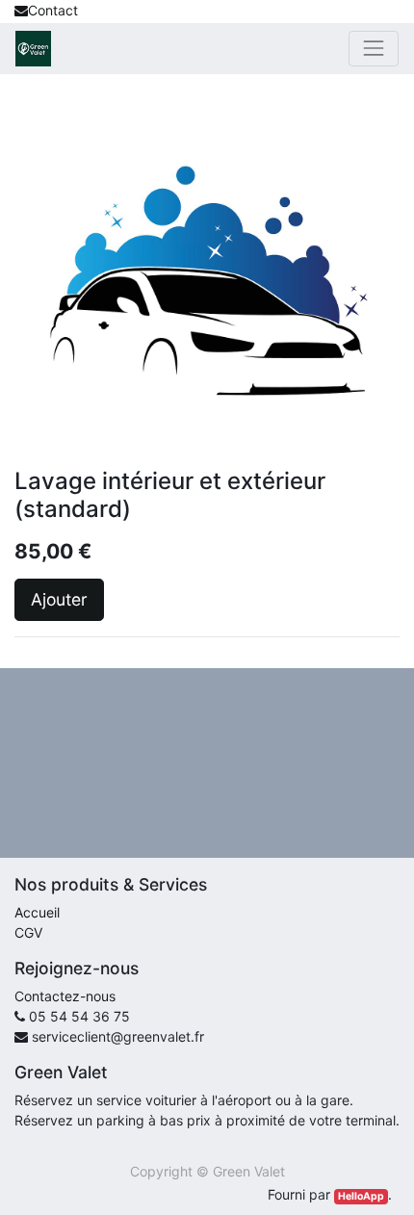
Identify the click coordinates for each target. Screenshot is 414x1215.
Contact (53, 10)
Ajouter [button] (59, 599)
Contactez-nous (65, 996)
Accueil (37, 912)
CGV (28, 932)
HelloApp (361, 1196)
